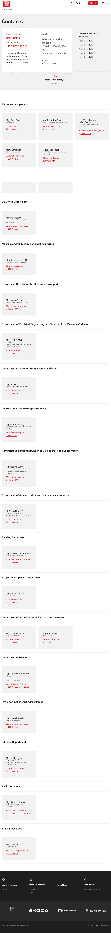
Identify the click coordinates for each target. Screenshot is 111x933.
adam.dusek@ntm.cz (16, 156)
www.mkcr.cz (55, 81)
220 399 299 (13, 129)
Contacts (11, 9)
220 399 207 (13, 393)
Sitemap (90, 925)
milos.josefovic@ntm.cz (53, 126)
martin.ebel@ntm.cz (15, 266)
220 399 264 (13, 353)
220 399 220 (13, 687)
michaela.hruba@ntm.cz (17, 350)
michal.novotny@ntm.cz (17, 768)
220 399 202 (13, 814)
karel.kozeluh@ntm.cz (53, 158)
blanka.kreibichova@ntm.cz (18, 724)
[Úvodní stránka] (6, 4)
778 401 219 (12, 436)
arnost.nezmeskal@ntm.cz (18, 306)
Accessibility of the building (92, 889)
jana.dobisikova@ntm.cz (17, 810)
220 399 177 (50, 642)
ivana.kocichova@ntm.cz (17, 684)
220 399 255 (13, 727)
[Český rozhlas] (96, 910)
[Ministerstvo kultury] (12, 910)
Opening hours (6, 889)
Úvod (3, 9)
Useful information (9, 885)
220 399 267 (13, 771)
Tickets (93, 3)
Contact (31, 892)
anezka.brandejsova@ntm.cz (18, 851)
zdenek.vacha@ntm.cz (16, 639)
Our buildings (61, 885)
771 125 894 (25, 687)
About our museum (37, 885)
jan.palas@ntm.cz (14, 390)
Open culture (89, 885)
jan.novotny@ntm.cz (15, 519)
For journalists (33, 889)
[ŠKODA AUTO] (39, 910)
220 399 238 (86, 134)
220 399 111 (20, 46)
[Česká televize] (67, 910)
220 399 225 (13, 854)
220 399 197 (13, 480)
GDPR (97, 925)
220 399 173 (13, 159)
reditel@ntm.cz (14, 126)
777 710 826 (25, 814)
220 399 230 (13, 602)
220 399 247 (50, 161)
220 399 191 (13, 562)
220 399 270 (13, 269)
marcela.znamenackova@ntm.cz (20, 559)
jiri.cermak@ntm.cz (15, 599)
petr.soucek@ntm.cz (52, 639)
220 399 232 (50, 129)
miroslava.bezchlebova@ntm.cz (92, 131)
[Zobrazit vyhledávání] (72, 3)
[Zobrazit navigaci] (105, 3)
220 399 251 (13, 522)
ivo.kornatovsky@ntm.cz (17, 433)
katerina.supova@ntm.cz (17, 477)
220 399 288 (13, 309)
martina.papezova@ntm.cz (18, 226)
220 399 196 (13, 642)
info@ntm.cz (13, 37)
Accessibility (105, 925)
